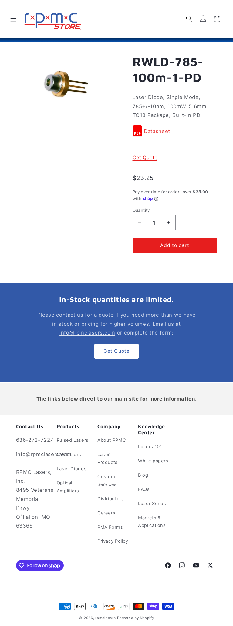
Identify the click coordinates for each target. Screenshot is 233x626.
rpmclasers (105, 618)
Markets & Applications (152, 521)
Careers (106, 513)
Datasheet (157, 131)
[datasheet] (137, 131)
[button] (13, 19)
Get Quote (145, 158)
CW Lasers (69, 454)
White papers (153, 461)
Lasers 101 (150, 446)
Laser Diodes (72, 468)
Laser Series (152, 503)
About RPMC (111, 440)
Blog (143, 475)
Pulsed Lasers (73, 440)
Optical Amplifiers (68, 487)
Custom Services (107, 480)
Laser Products (107, 458)
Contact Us (29, 426)
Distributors (110, 498)
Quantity (141, 210)
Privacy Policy (112, 541)
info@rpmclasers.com (87, 333)
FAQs (144, 489)
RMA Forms (110, 527)
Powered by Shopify (135, 618)
